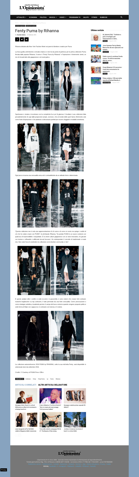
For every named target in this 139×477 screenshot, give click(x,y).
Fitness (94, 17)
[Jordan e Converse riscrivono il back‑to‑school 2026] (75, 419)
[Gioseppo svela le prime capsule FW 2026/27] (75, 395)
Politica (43, 17)
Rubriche (103, 17)
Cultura (105, 73)
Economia (33, 17)
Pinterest (86, 466)
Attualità (21, 17)
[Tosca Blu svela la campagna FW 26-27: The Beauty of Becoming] (50, 419)
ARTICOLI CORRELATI (25, 385)
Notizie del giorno (93, 464)
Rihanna (58, 379)
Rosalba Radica (21, 35)
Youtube (93, 466)
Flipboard (70, 466)
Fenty (34, 379)
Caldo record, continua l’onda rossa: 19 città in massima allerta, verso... (113, 58)
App (84, 464)
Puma (52, 379)
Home (17, 23)
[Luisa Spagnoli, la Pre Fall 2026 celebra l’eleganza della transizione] (26, 419)
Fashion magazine (26, 23)
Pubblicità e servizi (34, 464)
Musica (52, 17)
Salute (86, 17)
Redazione (63, 464)
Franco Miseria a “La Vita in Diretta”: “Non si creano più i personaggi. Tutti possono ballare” (50, 407)
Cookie (108, 464)
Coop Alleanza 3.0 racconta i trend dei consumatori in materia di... (112, 69)
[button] (121, 17)
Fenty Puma (41, 379)
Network (71, 464)
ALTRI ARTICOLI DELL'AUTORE (52, 385)
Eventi (62, 17)
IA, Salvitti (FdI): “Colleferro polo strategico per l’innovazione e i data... (112, 37)
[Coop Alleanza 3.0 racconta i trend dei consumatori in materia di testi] (96, 69)
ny (47, 379)
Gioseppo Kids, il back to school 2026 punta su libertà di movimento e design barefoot (25, 407)
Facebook (52, 466)
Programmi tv (74, 17)
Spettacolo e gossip (31, 25)
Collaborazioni (47, 464)
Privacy (102, 464)
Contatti (56, 464)
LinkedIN (78, 466)
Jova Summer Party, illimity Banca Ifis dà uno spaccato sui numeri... (113, 47)
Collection (28, 379)
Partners (78, 464)
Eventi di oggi (106, 82)
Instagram (62, 466)
